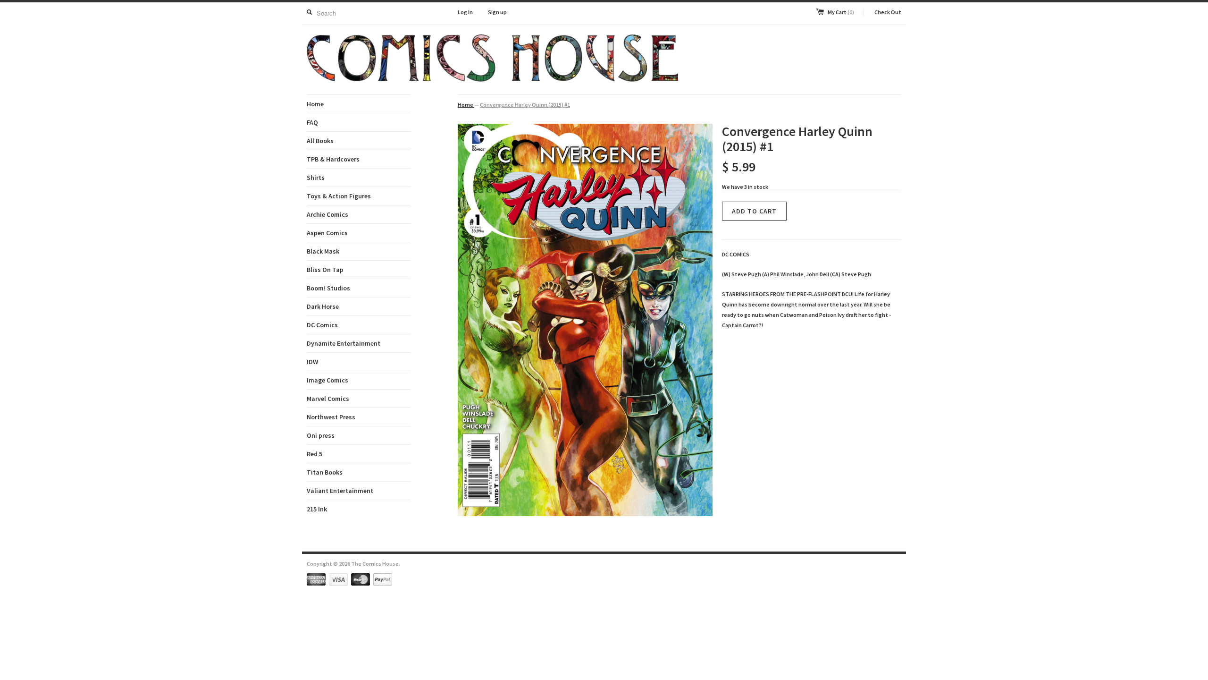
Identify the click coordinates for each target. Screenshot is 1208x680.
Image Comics (327, 380)
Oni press (321, 435)
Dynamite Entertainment (343, 343)
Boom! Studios (328, 288)
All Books (320, 140)
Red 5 (314, 454)
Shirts (316, 177)
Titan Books (325, 472)
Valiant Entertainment (340, 490)
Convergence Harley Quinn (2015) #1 (525, 104)
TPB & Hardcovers (333, 159)
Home (315, 104)
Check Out (887, 12)
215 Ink (317, 509)
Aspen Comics (327, 233)
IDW (312, 361)
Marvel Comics (328, 398)
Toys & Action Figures (339, 196)
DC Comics (322, 325)
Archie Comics (327, 214)
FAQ (312, 122)
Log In (465, 12)
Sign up (497, 12)
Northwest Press (331, 417)
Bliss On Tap (325, 269)
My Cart (841, 12)
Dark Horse (323, 306)
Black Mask (323, 251)
